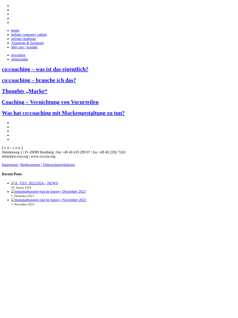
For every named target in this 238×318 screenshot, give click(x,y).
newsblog (18, 55)
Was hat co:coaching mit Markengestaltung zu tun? (63, 113)
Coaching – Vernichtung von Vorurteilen (50, 102)
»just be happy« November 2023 (62, 200)
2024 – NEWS (47, 183)
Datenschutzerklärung (59, 165)
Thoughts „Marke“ (24, 91)
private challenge (23, 39)
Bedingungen (30, 165)
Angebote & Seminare (27, 43)
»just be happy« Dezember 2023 (62, 191)
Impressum (10, 165)
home (15, 30)
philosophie (19, 59)
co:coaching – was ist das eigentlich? (45, 69)
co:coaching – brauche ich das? (39, 80)
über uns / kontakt (24, 47)
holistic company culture (29, 35)
